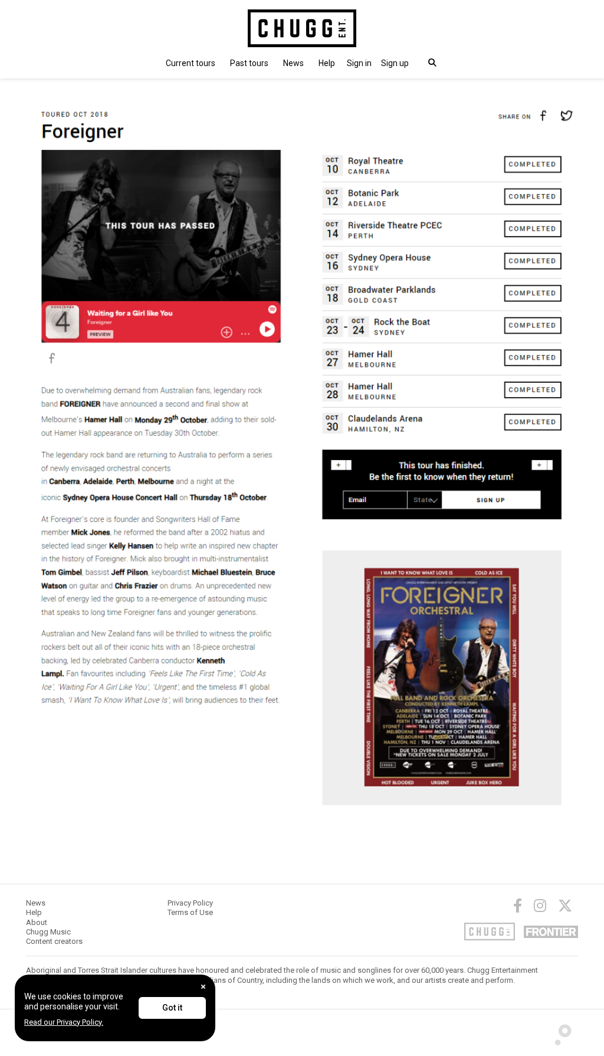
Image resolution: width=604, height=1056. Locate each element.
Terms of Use (190, 912)
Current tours (190, 63)
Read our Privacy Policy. (63, 1022)
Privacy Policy (190, 902)
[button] (359, 63)
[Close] (203, 986)
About (36, 922)
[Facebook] (517, 905)
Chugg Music (48, 931)
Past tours (249, 63)
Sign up (395, 63)
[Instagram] (540, 905)
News (293, 63)
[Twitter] (565, 905)
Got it (172, 1007)
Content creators (54, 941)
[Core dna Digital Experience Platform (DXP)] (558, 1032)
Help (327, 63)
